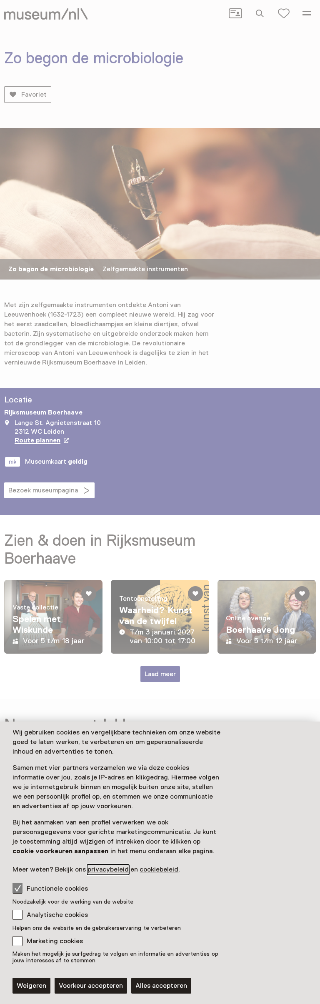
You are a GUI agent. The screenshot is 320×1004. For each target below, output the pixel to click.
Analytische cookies (57, 915)
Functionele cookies (57, 888)
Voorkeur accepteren (91, 985)
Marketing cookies (55, 941)
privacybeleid (108, 869)
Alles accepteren (161, 985)
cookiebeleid (159, 869)
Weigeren (31, 985)
